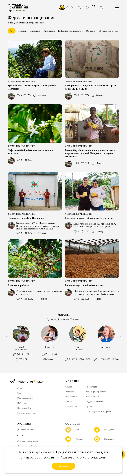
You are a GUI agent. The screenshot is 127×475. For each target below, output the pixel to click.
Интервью (35, 31)
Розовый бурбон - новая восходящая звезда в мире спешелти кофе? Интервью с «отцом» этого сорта (90, 153)
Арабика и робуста (18, 285)
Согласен (63, 466)
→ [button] (116, 30)
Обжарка (90, 31)
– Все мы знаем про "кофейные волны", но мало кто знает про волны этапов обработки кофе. (96, 292)
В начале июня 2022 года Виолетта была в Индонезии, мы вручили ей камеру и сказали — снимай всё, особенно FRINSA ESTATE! (39, 226)
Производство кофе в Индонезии (26, 218)
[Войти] (101, 7)
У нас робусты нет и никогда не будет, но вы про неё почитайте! (39, 292)
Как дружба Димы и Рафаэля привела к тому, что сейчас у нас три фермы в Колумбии (94, 225)
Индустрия (49, 31)
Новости (22, 31)
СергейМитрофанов (21, 348)
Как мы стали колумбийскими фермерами (89, 218)
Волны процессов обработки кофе (84, 285)
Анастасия (106, 347)
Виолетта (49, 347)
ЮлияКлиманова (77, 348)
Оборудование (106, 31)
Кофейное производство (70, 31)
